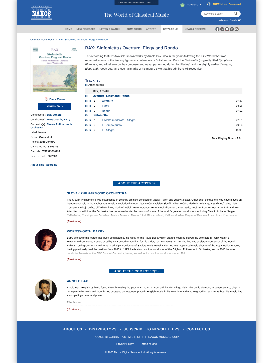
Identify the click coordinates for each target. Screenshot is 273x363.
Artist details (96, 84)
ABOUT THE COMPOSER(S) (136, 271)
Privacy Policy (125, 343)
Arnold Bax (77, 281)
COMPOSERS (134, 29)
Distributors (103, 329)
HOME (68, 29)
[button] (136, 2)
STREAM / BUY (54, 106)
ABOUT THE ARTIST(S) (136, 183)
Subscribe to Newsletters (152, 329)
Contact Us (198, 329)
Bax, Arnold (54, 114)
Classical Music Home (42, 39)
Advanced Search (228, 20)
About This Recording (44, 164)
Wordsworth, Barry (58, 119)
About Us (73, 329)
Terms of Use (148, 343)
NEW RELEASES (86, 29)
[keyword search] (236, 14)
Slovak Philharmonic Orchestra (97, 193)
